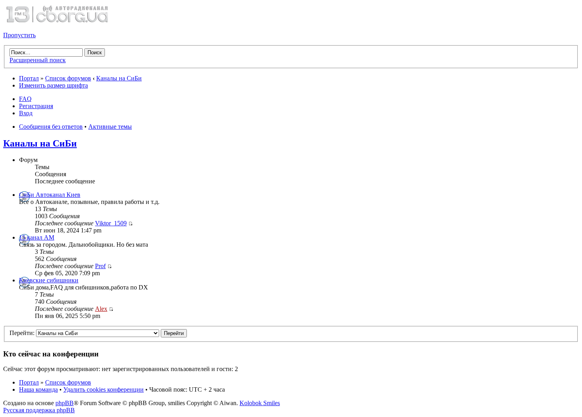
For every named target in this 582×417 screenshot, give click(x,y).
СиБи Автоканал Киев (49, 194)
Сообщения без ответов (51, 126)
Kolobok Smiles (260, 403)
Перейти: (22, 332)
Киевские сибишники (48, 280)
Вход (25, 113)
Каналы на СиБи (119, 78)
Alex (101, 308)
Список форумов (68, 78)
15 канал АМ (36, 237)
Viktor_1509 (111, 223)
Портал (29, 78)
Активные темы (110, 126)
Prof (100, 266)
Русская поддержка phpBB (39, 410)
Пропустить (19, 35)
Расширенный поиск (38, 60)
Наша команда (38, 389)
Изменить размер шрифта (53, 85)
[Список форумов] (57, 21)
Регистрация (36, 106)
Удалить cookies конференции (103, 389)
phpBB (64, 403)
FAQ (25, 98)
